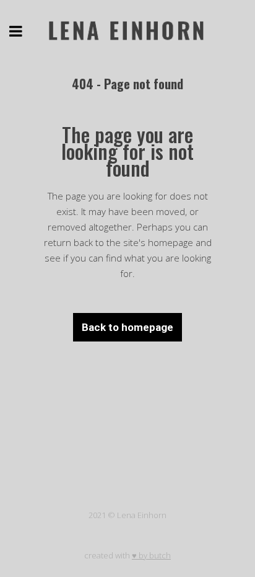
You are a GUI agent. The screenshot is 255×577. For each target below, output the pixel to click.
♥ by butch (151, 555)
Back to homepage (127, 327)
